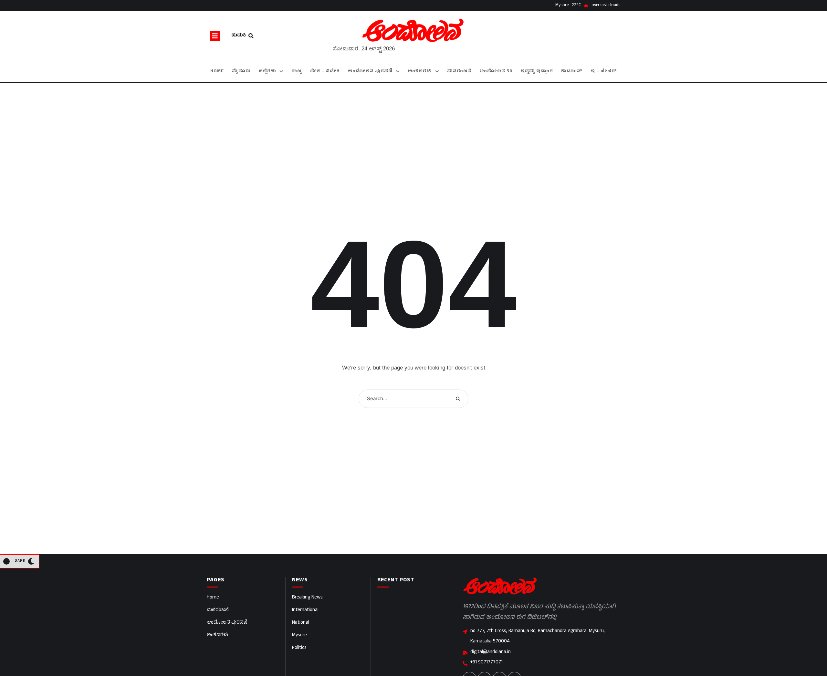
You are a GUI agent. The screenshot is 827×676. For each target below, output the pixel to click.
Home (213, 598)
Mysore (299, 635)
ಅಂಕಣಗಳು (217, 635)
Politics (299, 648)
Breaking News (307, 598)
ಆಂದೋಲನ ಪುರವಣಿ (227, 623)
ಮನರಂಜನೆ (218, 610)
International (305, 610)
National (300, 623)
